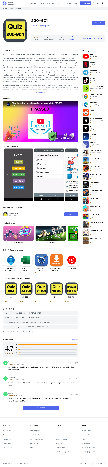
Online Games (72, 3)
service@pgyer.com (88, 452)
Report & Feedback (88, 447)
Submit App (85, 3)
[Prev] (7, 175)
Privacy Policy (86, 431)
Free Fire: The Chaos (36, 439)
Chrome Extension (62, 439)
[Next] (74, 175)
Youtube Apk (7, 447)
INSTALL (98, 23)
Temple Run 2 (34, 435)
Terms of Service (87, 435)
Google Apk (7, 431)
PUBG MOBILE (34, 443)
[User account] (103, 3)
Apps (41, 3)
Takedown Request (62, 452)
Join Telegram (86, 443)
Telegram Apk (8, 443)
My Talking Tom (35, 431)
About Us (85, 439)
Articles (50, 3)
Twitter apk (7, 439)
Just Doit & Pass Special (40, 26)
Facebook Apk (8, 435)
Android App (60, 435)
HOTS (60, 3)
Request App (60, 447)
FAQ (57, 431)
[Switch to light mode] (98, 3)
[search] (94, 3)
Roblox (32, 447)
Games (33, 3)
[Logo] (9, 3)
